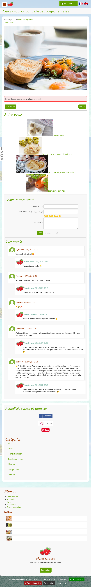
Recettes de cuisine (15, 459)
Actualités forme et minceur (26, 409)
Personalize (49, 583)
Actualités (10, 499)
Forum (9, 502)
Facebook (48, 415)
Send (40, 232)
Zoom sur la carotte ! (56, 191)
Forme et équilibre (25, 19)
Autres (10, 448)
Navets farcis (58, 135)
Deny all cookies (33, 583)
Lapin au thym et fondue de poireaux (57, 154)
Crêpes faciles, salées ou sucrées (61, 172)
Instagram (48, 423)
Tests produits (13, 469)
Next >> (82, 106)
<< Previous (10, 106)
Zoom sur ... (12, 474)
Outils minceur (12, 497)
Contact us (45, 570)
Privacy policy (62, 583)
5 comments (9, 22)
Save (47, 430)
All (9, 443)
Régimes (11, 464)
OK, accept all (77, 579)
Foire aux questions (14, 507)
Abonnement (11, 504)
